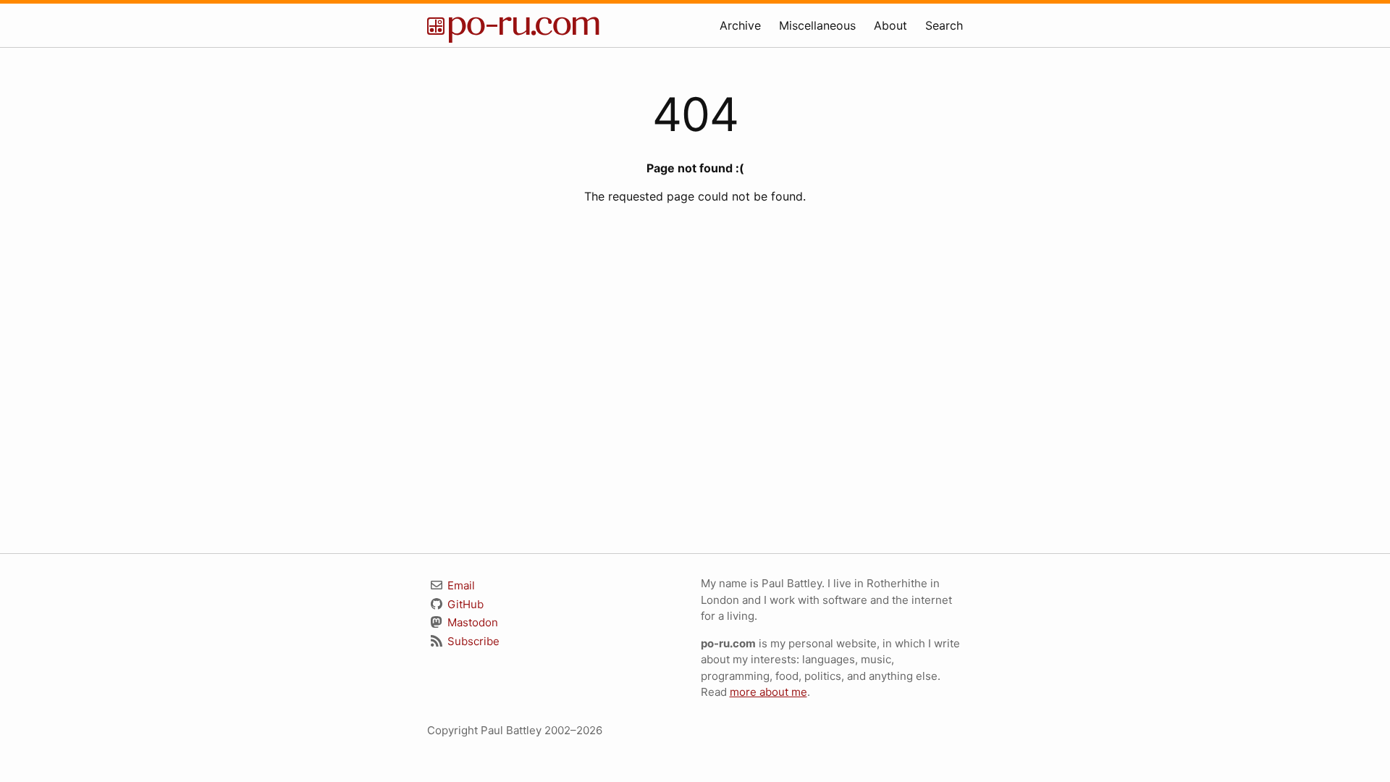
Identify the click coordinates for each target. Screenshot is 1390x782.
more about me (768, 692)
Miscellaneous (817, 25)
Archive (740, 25)
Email (460, 585)
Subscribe (472, 641)
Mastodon (471, 622)
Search (944, 25)
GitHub (464, 604)
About (890, 25)
